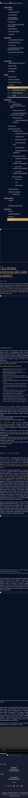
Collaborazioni (13, 87)
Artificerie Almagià (19, 90)
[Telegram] (4, 753)
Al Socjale (11, 45)
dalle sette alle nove (16, 52)
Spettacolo (19, 185)
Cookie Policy (24, 794)
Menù (21, 3)
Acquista (8, 61)
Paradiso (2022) (20, 147)
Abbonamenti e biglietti (16, 63)
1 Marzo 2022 (3, 281)
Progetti (7, 99)
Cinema (10, 200)
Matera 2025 (16, 194)
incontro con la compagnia (18, 375)
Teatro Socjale (17, 92)
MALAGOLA (11, 101)
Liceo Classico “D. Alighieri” (7, 460)
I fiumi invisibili (13, 189)
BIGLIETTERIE (12, 65)
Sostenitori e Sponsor (7, 794)
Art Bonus (11, 21)
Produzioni (8, 198)
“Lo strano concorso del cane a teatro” (13, 271)
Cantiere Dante (17, 131)
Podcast (11, 216)
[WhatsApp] (2, 753)
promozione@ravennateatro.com (7, 424)
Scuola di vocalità (18, 110)
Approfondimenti (14, 214)
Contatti (11, 34)
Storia (10, 9)
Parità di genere (13, 31)
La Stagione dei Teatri (15, 39)
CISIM (14, 95)
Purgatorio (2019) (20, 139)
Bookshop (11, 71)
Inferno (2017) (19, 136)
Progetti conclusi (14, 128)
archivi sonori (17, 117)
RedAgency (17, 796)
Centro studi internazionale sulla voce (17, 105)
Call (16, 182)
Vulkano (11, 85)
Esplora (7, 209)
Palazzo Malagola (14, 82)
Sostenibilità (12, 28)
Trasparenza (12, 14)
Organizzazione (13, 12)
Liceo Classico (16, 497)
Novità (10, 211)
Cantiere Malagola (19, 156)
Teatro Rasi (12, 76)
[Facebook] (0, 753)
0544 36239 (15, 777)
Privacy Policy (16, 794)
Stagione (7, 293)
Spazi (6, 74)
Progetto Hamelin (14, 192)
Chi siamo (8, 7)
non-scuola (12, 126)
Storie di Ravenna (14, 42)
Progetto (18, 179)
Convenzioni (12, 68)
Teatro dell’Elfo (15, 286)
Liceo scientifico (21, 503)
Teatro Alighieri (13, 79)
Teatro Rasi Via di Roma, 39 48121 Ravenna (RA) (14, 769)
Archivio (11, 219)
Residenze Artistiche (15, 205)
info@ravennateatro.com (14, 779)
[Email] (5, 753)
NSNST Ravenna (17, 176)
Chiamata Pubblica (21, 133)
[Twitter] (1, 753)
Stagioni (7, 37)
